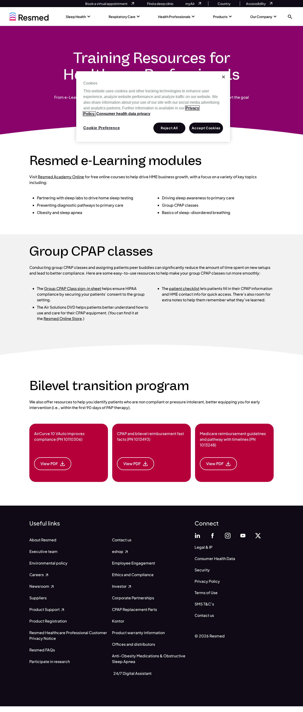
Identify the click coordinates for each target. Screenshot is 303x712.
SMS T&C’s (204, 603)
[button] (290, 16)
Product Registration (48, 621)
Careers (37, 574)
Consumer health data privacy (123, 114)
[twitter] (258, 535)
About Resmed (42, 539)
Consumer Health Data (215, 558)
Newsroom (39, 586)
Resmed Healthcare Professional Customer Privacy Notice (68, 635)
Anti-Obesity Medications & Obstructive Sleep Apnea (148, 658)
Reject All (169, 128)
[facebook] (212, 535)
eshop (118, 551)
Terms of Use (206, 592)
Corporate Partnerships (133, 597)
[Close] (223, 77)
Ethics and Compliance (133, 574)
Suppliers (38, 597)
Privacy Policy (207, 581)
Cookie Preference (101, 128)
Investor (119, 586)
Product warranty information (138, 632)
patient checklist (184, 288)
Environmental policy (48, 563)
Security (202, 569)
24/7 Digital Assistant (132, 673)
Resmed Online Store (63, 318)
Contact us (121, 539)
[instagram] (228, 535)
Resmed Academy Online (61, 176)
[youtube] (243, 535)
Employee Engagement (133, 563)
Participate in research (49, 661)
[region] (153, 106)
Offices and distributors (133, 644)
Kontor (118, 621)
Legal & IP (203, 547)
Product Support (44, 609)
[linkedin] (197, 535)
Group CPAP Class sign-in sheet (72, 288)
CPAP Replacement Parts (134, 609)
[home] (29, 17)
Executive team (43, 551)
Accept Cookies (206, 128)
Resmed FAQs (42, 649)
